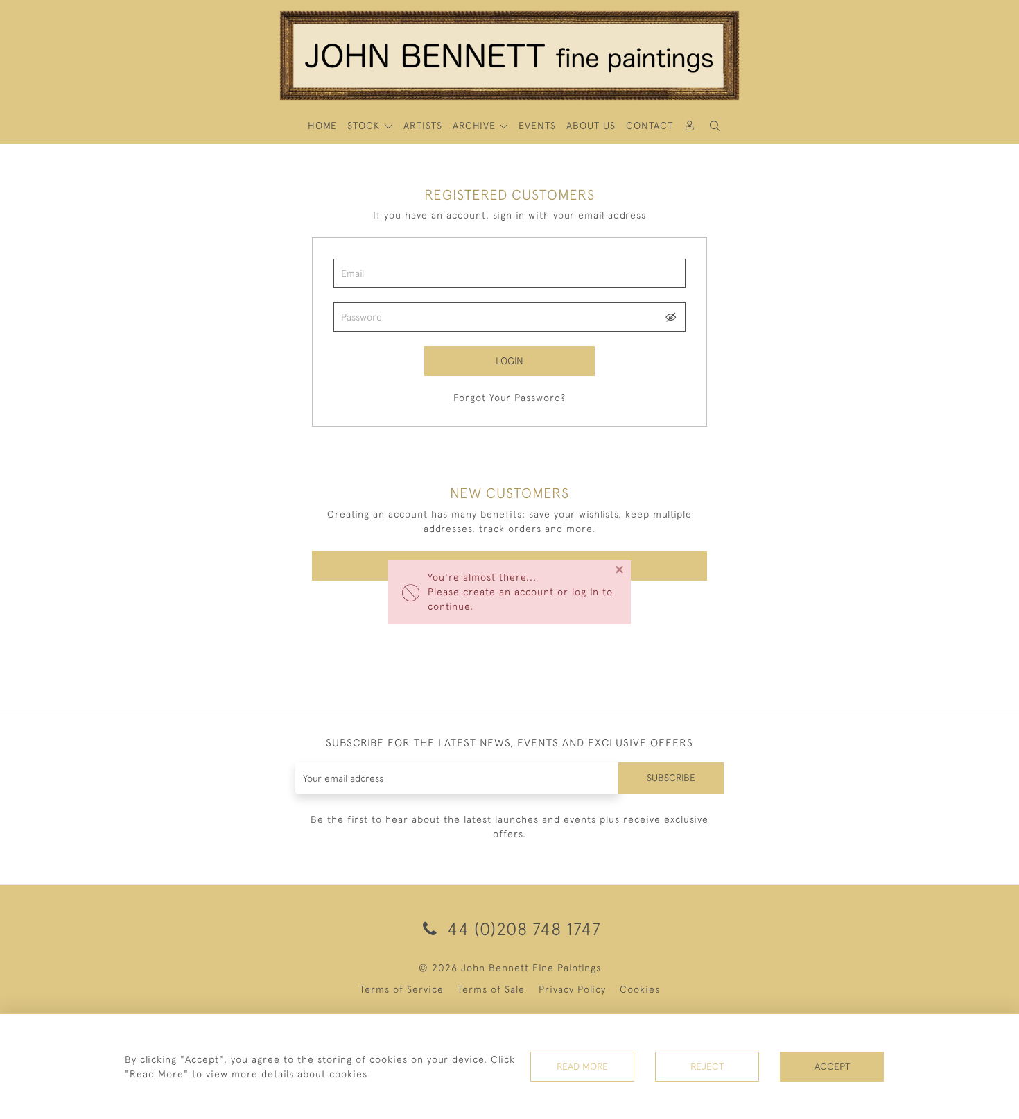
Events (537, 125)
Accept (832, 1066)
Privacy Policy (572, 989)
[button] (715, 126)
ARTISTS (422, 125)
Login (509, 360)
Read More (582, 1066)
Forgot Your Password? (509, 397)
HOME (322, 125)
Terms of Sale (491, 989)
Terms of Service (402, 989)
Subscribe (671, 777)
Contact (649, 125)
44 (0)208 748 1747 (521, 929)
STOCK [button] (365, 125)
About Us (591, 125)
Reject (707, 1066)
